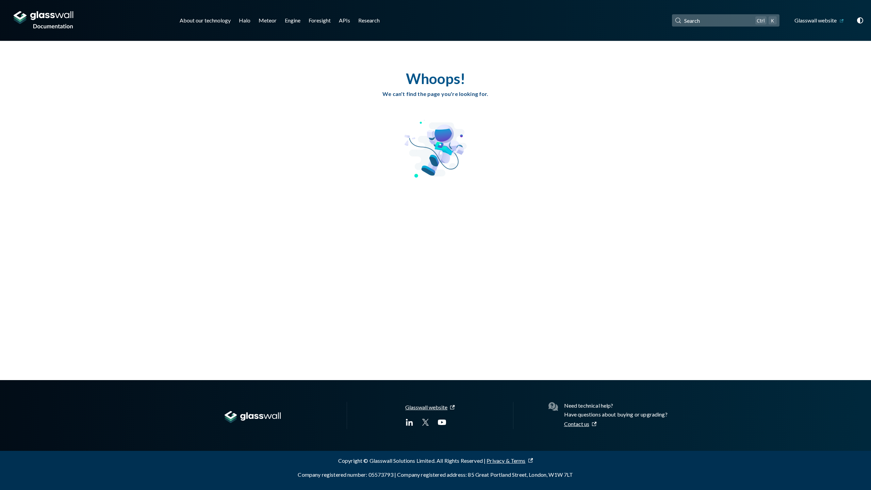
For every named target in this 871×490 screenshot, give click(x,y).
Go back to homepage (435, 200)
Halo (244, 20)
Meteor (268, 20)
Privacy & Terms (506, 460)
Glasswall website (815, 20)
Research (369, 20)
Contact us (576, 424)
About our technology (205, 20)
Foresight (320, 20)
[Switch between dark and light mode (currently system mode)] (860, 20)
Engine (292, 20)
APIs (344, 20)
